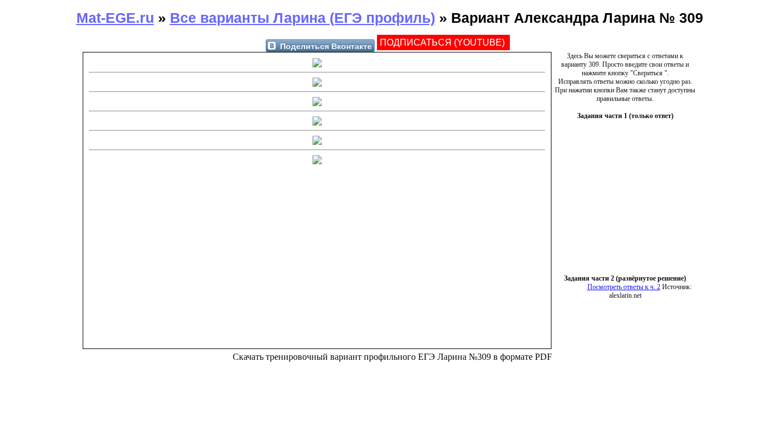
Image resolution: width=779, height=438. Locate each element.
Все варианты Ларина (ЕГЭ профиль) (302, 18)
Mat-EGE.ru (115, 18)
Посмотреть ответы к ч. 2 (623, 287)
